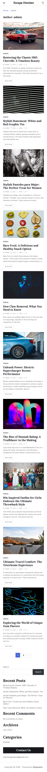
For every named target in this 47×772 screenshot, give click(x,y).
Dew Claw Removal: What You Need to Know (22, 308)
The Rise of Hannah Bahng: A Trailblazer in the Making (22, 438)
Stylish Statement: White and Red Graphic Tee (22, 122)
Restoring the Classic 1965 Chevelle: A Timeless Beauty (21, 59)
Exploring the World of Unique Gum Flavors (23, 624)
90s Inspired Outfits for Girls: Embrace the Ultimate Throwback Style (22, 501)
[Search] (43, 3)
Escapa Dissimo (23, 2)
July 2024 (7, 730)
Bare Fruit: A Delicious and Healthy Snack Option (20, 247)
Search (6, 667)
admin (7, 64)
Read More (8, 81)
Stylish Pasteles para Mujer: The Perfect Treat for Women (22, 186)
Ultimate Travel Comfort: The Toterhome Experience (22, 563)
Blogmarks (37, 767)
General (6, 54)
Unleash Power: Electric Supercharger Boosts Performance (18, 370)
